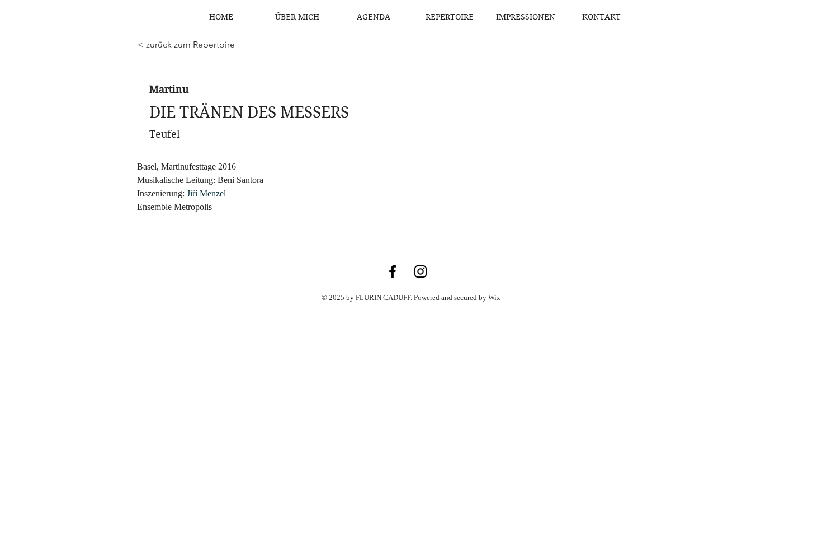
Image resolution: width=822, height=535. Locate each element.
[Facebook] (392, 271)
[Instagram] (420, 271)
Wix (494, 297)
